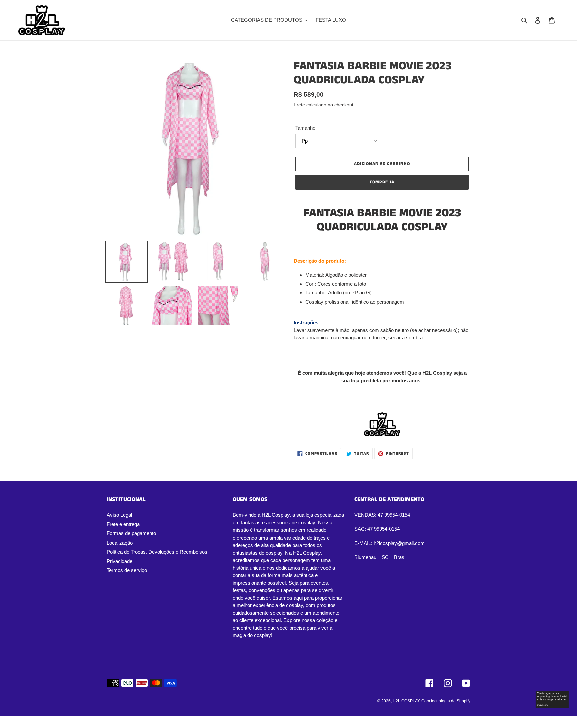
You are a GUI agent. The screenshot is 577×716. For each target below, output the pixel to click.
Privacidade (119, 561)
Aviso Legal (119, 515)
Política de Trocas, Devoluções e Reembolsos (157, 552)
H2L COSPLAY (406, 701)
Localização (120, 543)
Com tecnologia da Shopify (445, 701)
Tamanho (305, 128)
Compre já (382, 182)
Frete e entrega (123, 524)
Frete (299, 104)
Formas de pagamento (131, 533)
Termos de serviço (127, 570)
